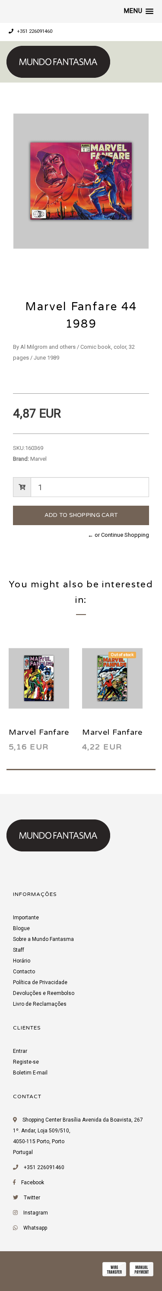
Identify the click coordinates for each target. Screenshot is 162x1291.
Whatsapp (35, 1228)
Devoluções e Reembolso (43, 993)
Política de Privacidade (40, 982)
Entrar (20, 1051)
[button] (139, 11)
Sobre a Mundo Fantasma (43, 939)
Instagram (35, 1213)
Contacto (24, 972)
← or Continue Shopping (118, 535)
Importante (26, 918)
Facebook (32, 1182)
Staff (18, 950)
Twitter (32, 1198)
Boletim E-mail (30, 1073)
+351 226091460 (34, 31)
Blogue (21, 928)
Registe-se (26, 1062)
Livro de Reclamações (40, 1004)
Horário (21, 961)
